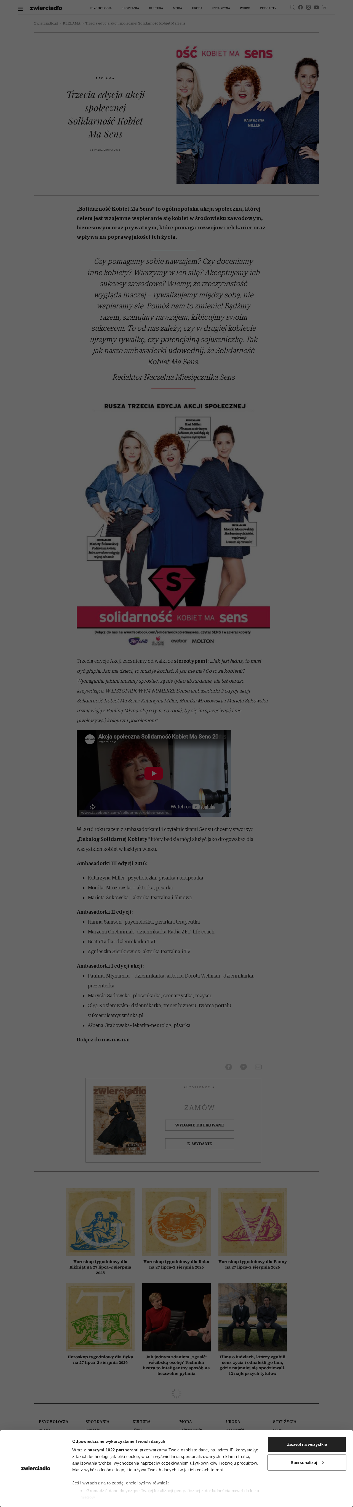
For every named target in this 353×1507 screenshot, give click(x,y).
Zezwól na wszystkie (307, 1444)
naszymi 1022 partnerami (113, 1450)
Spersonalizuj (304, 1462)
